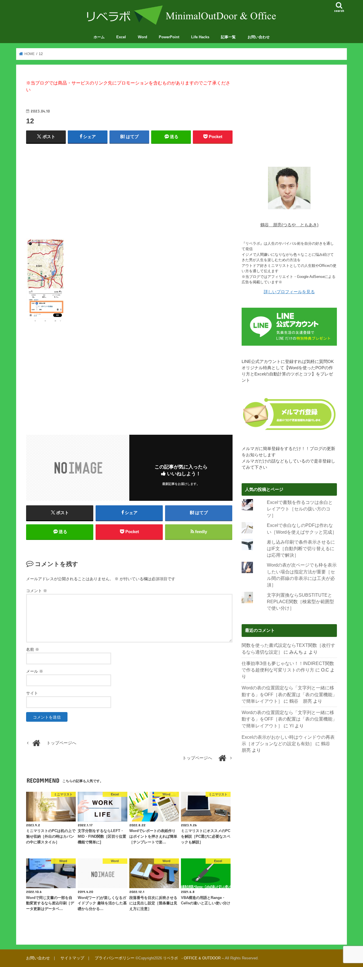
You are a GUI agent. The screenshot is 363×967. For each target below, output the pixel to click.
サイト (32, 693)
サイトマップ (72, 958)
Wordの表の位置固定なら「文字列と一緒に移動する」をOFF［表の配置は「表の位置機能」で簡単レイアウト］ (289, 694)
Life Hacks (200, 37)
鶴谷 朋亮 (300, 701)
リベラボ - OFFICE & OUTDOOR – (193, 958)
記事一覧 (228, 37)
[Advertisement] (129, 189)
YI (291, 725)
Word (142, 37)
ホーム (99, 37)
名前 (32, 649)
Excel (121, 37)
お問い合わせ (259, 37)
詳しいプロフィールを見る (289, 292)
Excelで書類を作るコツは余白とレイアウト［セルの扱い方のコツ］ (300, 509)
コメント (36, 590)
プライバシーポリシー (114, 958)
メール (34, 671)
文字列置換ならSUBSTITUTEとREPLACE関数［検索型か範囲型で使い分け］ (300, 602)
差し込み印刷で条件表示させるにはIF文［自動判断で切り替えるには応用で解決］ (301, 549)
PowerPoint (169, 37)
